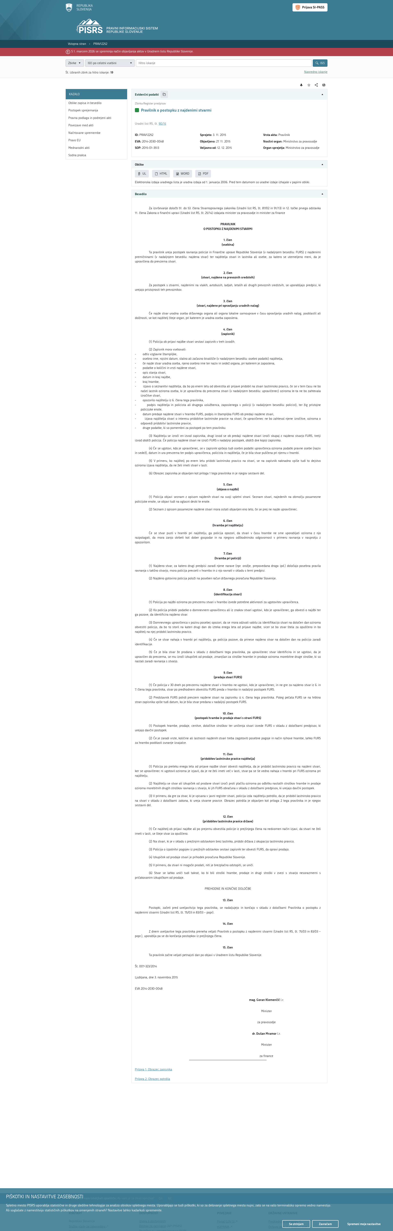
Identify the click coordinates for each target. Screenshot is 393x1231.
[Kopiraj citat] (164, 94)
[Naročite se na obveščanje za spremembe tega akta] (301, 85)
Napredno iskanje (316, 72)
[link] (77, 44)
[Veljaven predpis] (137, 110)
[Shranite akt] (309, 85)
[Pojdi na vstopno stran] (79, 11)
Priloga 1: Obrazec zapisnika (153, 1069)
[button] (229, 94)
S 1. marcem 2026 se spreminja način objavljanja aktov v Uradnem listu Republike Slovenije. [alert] (132, 51)
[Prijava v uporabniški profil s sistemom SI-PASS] (310, 7)
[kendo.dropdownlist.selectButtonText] (130, 63)
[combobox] (110, 63)
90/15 (162, 123)
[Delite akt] (316, 85)
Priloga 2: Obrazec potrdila (152, 1079)
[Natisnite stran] (324, 85)
